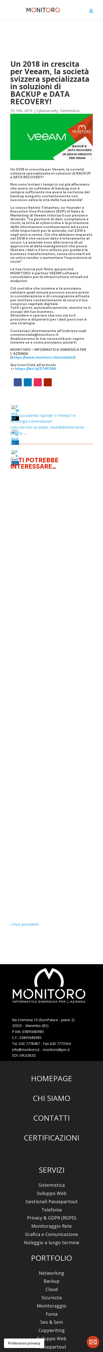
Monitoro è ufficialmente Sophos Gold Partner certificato (50, 548)
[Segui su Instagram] (38, 382)
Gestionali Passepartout (52, 1201)
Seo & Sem (51, 1322)
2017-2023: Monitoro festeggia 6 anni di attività (50, 696)
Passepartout (51, 1347)
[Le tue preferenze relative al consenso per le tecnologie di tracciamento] (24, 1343)
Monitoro (50, 566)
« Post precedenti (24, 924)
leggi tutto (23, 618)
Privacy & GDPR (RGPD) (51, 1218)
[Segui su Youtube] (48, 382)
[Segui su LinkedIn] (28, 382)
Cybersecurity (47, 110)
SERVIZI (51, 1170)
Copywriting (51, 1330)
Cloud (52, 1289)
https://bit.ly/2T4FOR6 (35, 368)
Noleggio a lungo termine (51, 1242)
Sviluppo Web (51, 1193)
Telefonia (52, 1210)
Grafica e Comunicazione (51, 1234)
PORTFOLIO (51, 1258)
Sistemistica (69, 110)
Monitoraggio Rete (51, 1226)
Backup (52, 1281)
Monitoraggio (27, 566)
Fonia (52, 1314)
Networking (51, 1273)
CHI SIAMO (51, 1098)
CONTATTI (51, 1118)
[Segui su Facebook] (18, 382)
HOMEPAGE (51, 1078)
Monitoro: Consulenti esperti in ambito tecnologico (44, 838)
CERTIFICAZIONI (51, 1137)
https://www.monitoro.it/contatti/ (43, 357)
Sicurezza (52, 1297)
